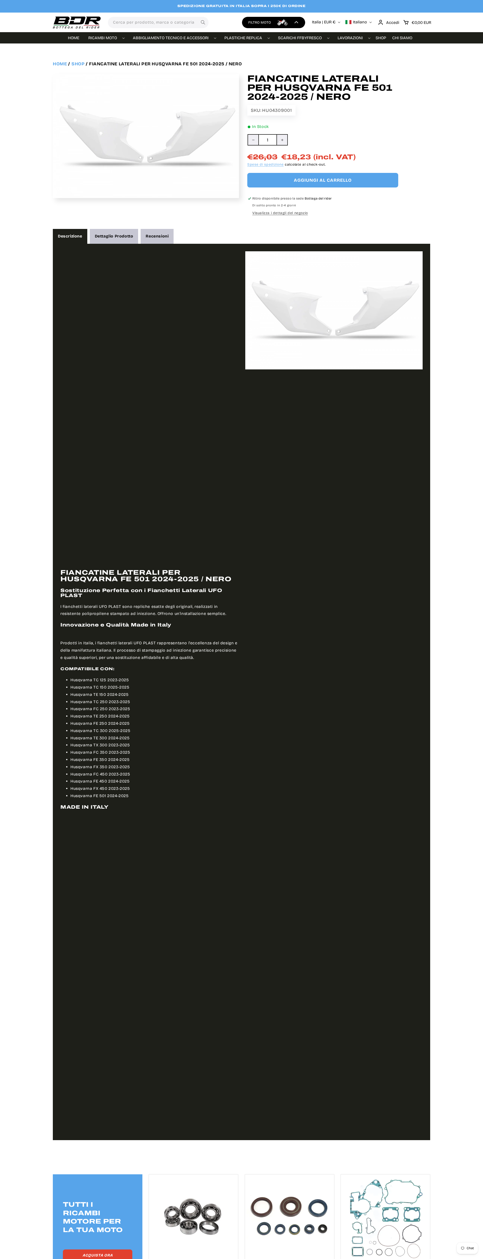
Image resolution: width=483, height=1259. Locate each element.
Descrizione (70, 236)
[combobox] (158, 22)
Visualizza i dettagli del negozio (280, 213)
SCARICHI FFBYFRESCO (300, 37)
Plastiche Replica (243, 37)
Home (60, 64)
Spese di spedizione (265, 164)
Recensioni (157, 236)
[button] (417, 22)
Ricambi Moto (102, 37)
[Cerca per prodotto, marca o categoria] (203, 22)
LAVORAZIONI (350, 37)
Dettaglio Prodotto (114, 236)
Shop (78, 64)
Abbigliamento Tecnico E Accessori (171, 37)
